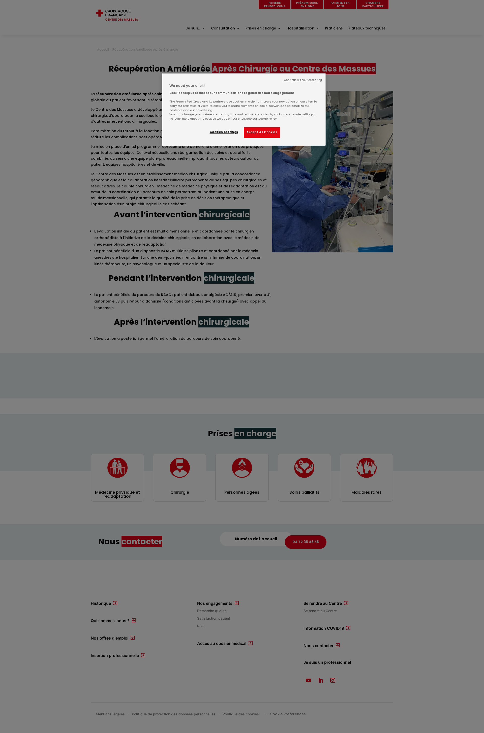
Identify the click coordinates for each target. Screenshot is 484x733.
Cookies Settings (224, 132)
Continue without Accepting (303, 80)
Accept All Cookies (262, 132)
